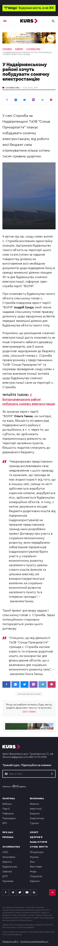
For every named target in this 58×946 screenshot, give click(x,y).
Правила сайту (10, 942)
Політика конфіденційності (34, 942)
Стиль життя (39, 847)
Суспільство (12, 88)
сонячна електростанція (29, 694)
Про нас (7, 832)
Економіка (37, 798)
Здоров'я (36, 837)
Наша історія (38, 842)
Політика (8, 798)
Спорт (34, 832)
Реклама (7, 837)
